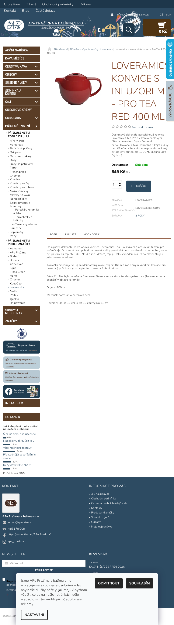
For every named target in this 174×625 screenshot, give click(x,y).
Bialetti (14, 256)
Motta (13, 291)
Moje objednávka (102, 527)
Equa (13, 268)
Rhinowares (17, 303)
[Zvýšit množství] (120, 183)
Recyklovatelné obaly (17, 465)
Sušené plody (16, 82)
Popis (54, 234)
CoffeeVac (16, 264)
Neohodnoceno (142, 127)
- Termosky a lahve (25, 224)
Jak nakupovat (100, 494)
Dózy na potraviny (21, 164)
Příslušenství (17, 126)
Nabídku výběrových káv (18, 441)
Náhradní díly (18, 199)
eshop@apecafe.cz (19, 522)
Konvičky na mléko (22, 187)
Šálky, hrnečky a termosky (20, 204)
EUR (168, 14)
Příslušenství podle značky (19, 242)
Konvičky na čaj (19, 183)
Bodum (14, 260)
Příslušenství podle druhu (19, 134)
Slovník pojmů (100, 517)
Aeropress (16, 144)
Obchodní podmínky (103, 499)
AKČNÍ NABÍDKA (16, 50)
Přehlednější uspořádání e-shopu (20, 456)
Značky (11, 321)
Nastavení (34, 614)
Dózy (13, 160)
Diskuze (70, 234)
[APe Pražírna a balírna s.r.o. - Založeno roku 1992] (46, 25)
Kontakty (96, 508)
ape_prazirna (16, 541)
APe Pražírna (18, 252)
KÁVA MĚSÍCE (14, 58)
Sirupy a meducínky (13, 311)
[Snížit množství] (120, 186)
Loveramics (17, 287)
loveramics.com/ (147, 208)
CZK (162, 15)
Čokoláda (13, 118)
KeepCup (15, 283)
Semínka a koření (13, 92)
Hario (13, 275)
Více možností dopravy (17, 448)
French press (18, 172)
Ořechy (11, 74)
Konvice (15, 179)
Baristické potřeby (21, 148)
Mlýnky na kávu (20, 195)
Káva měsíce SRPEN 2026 (107, 567)
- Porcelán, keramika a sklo (26, 211)
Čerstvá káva (16, 66)
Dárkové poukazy (21, 156)
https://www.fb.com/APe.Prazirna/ (29, 534)
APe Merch (17, 141)
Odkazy (96, 522)
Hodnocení (92, 234)
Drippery (15, 152)
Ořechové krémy (18, 110)
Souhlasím (139, 583)
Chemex (15, 175)
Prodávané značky (102, 513)
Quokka (15, 299)
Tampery (15, 228)
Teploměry (17, 232)
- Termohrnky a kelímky (22, 218)
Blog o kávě (98, 554)
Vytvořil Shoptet (160, 616)
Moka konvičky (19, 191)
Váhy (13, 236)
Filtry (13, 168)
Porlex (14, 295)
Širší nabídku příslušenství (19, 434)
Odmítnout (108, 583)
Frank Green (17, 272)
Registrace (141, 14)
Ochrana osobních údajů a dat (109, 503)
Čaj (8, 101)
